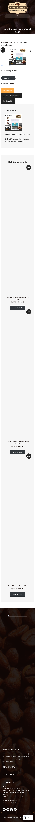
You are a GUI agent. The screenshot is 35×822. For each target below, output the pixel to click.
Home (3, 42)
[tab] (7, 90)
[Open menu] (17, 16)
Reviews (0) (7, 101)
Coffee (9, 42)
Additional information (11, 96)
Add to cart (8, 78)
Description (7, 91)
